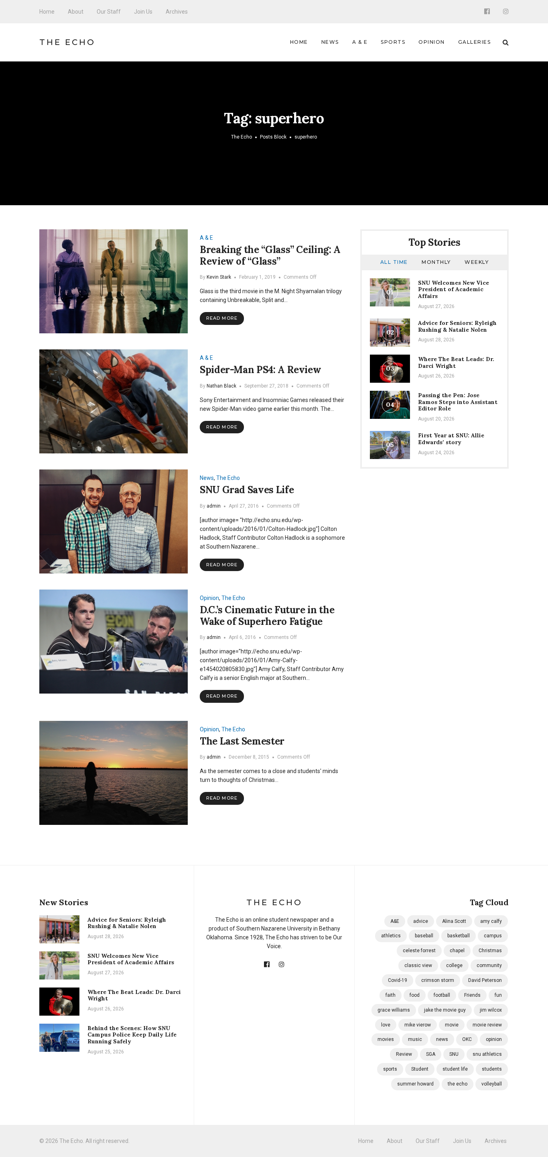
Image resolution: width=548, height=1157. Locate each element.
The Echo (67, 42)
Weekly (477, 262)
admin (214, 506)
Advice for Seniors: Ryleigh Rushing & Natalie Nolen (457, 326)
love (385, 1025)
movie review (487, 1025)
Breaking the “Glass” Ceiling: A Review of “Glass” (270, 255)
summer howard (415, 1084)
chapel (457, 950)
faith (391, 995)
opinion (494, 1039)
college (454, 965)
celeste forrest (419, 950)
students (492, 1069)
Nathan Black (221, 386)
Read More (221, 318)
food (415, 995)
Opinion (431, 42)
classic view (418, 965)
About (75, 11)
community (489, 965)
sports (390, 1069)
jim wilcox (491, 1010)
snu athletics (487, 1054)
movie (452, 1025)
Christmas (490, 950)
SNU (454, 1054)
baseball (424, 936)
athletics (391, 936)
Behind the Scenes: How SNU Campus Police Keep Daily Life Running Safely (132, 1034)
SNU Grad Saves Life (247, 490)
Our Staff (109, 11)
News (330, 42)
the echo (457, 1084)
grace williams (394, 1010)
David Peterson (485, 980)
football (442, 995)
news (442, 1039)
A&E (394, 921)
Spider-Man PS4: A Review (260, 369)
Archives (177, 11)
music (415, 1039)
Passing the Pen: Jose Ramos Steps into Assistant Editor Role (457, 402)
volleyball (491, 1084)
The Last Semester (242, 741)
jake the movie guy (445, 1010)
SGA (430, 1054)
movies (386, 1039)
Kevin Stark (219, 277)
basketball (458, 936)
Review (404, 1054)
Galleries (474, 42)
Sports (393, 42)
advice (420, 921)
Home (47, 11)
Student (419, 1069)
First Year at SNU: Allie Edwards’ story (451, 439)
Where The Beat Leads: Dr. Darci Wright (456, 362)
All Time (394, 262)
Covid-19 (397, 980)
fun (498, 995)
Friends (472, 995)
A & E (360, 42)
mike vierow (417, 1025)
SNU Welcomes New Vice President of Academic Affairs (453, 289)
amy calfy (491, 921)
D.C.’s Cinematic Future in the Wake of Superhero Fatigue (267, 616)
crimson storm (437, 980)
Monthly (436, 262)
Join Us (143, 11)
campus (493, 936)
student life (455, 1069)
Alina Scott (454, 921)
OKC (467, 1039)
